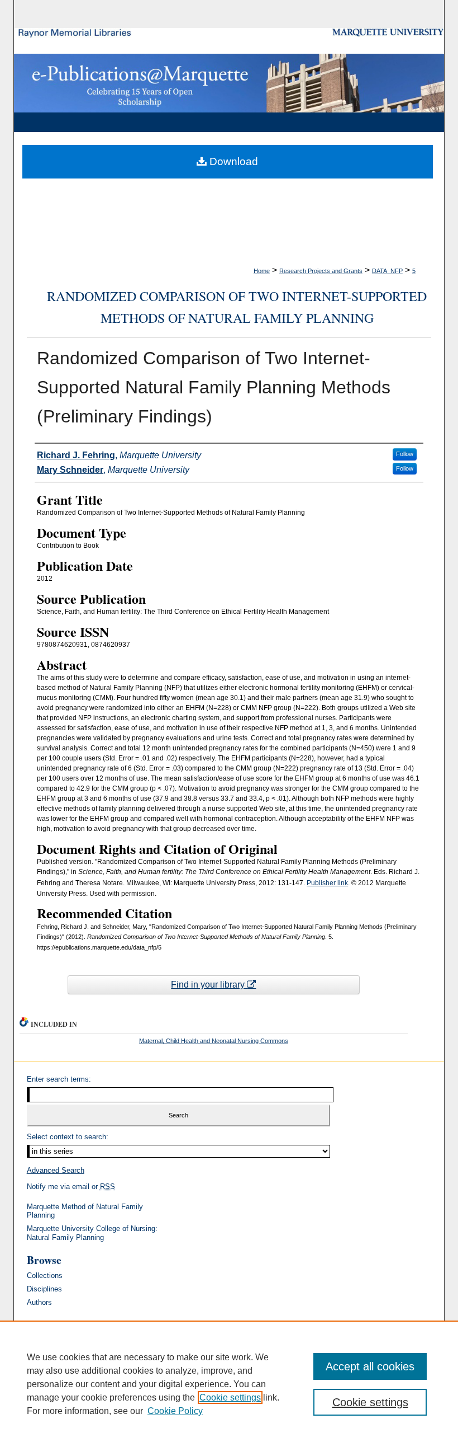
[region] (229, 1384)
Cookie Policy (175, 1411)
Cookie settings (230, 1397)
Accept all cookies (370, 1366)
